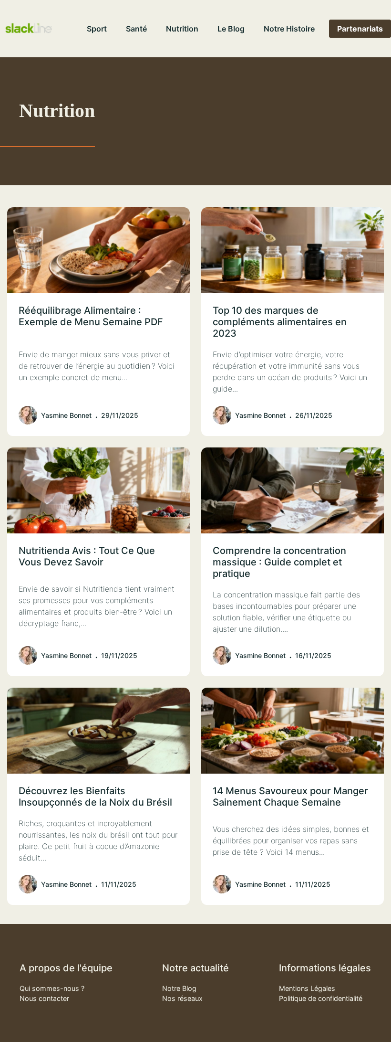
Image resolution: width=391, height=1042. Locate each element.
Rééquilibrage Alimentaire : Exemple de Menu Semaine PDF (91, 316)
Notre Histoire (289, 28)
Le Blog (231, 28)
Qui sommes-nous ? (52, 988)
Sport (97, 28)
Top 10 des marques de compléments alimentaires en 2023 (280, 322)
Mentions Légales (307, 988)
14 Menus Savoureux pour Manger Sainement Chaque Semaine (290, 796)
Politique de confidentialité (320, 998)
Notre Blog (179, 988)
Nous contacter (44, 998)
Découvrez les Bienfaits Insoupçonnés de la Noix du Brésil (95, 796)
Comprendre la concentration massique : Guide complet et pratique (279, 562)
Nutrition (182, 28)
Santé (136, 28)
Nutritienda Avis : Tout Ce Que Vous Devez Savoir (87, 556)
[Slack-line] (28, 28)
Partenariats (360, 28)
